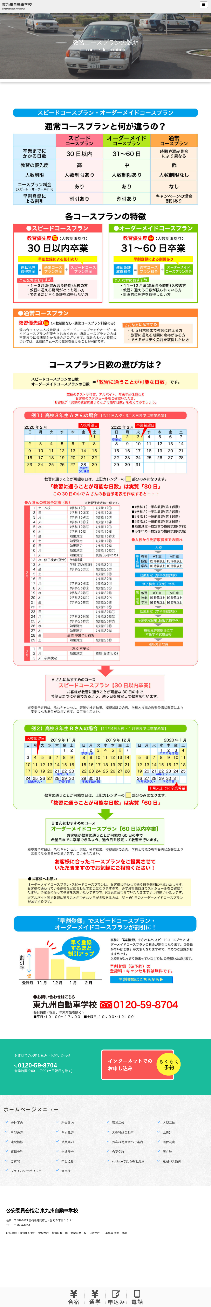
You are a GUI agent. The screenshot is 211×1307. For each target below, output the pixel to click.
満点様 (66, 1171)
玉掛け (167, 1132)
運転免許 (17, 1151)
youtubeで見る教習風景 (128, 1161)
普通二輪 (118, 1122)
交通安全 (67, 1151)
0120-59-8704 (37, 1065)
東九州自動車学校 (17, 4)
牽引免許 (67, 1132)
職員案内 (67, 1142)
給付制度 (169, 1142)
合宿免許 (118, 1151)
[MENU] (204, 4)
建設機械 (17, 1142)
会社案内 (17, 1122)
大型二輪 (169, 1122)
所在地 (167, 1151)
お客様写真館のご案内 (127, 1142)
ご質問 (15, 1161)
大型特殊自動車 (123, 1132)
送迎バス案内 (172, 1161)
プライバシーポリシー (26, 1171)
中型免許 (17, 1132)
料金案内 (67, 1122)
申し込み (67, 1161)
